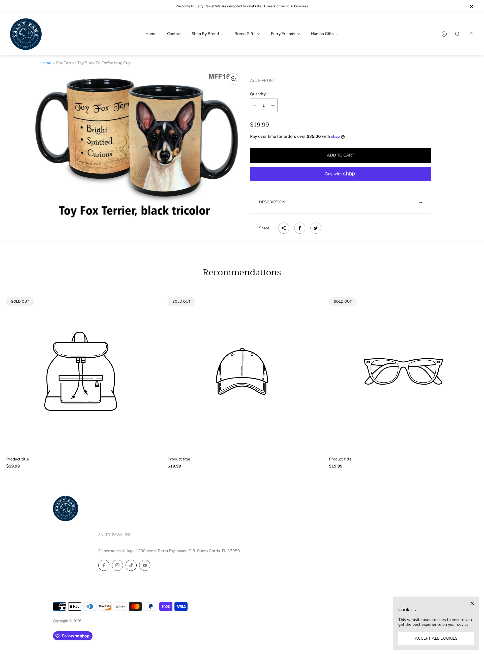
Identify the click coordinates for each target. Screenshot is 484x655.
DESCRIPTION (272, 202)
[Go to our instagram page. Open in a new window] (117, 565)
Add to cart (340, 155)
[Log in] (444, 34)
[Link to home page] (65, 508)
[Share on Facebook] (299, 228)
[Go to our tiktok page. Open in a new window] (131, 565)
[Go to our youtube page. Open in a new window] (144, 565)
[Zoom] (233, 79)
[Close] (472, 603)
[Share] (283, 228)
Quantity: (258, 94)
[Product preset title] (80, 371)
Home (45, 63)
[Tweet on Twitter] (315, 228)
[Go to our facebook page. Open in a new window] (103, 565)
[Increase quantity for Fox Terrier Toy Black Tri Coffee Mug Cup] (273, 105)
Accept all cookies (436, 638)
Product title (17, 459)
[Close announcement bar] (471, 6)
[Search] (457, 34)
